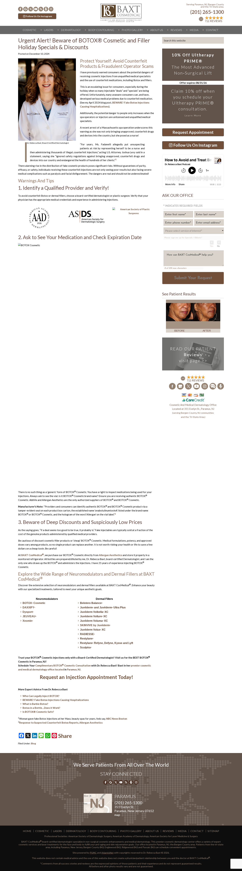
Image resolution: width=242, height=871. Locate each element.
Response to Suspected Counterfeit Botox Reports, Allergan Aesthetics (61, 722)
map (117, 815)
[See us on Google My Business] (180, 385)
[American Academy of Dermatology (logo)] (39, 217)
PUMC (93, 852)
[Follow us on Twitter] (30, 9)
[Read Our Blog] (213, 385)
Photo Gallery (132, 29)
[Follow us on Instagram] (51, 9)
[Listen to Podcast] (46, 9)
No (218, 246)
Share (65, 736)
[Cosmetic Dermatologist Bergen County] (121, 12)
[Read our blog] (41, 9)
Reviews (176, 29)
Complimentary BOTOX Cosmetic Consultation (63, 665)
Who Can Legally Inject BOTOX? (41, 695)
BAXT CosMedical (32, 555)
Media (194, 29)
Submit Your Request (193, 278)
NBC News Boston (116, 718)
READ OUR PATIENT (193, 354)
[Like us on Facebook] (20, 9)
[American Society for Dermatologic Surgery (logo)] (86, 216)
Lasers (48, 29)
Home (27, 831)
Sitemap (213, 831)
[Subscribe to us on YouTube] (35, 9)
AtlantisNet (107, 852)
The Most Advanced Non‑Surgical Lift (193, 63)
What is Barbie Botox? (35, 703)
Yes (211, 246)
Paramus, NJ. (74, 669)
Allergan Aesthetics (110, 555)
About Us (156, 29)
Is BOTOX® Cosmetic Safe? (38, 711)
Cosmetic (29, 29)
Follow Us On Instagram (39, 16)
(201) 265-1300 (207, 12)
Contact (212, 29)
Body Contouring (101, 29)
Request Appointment (193, 132)
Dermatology (71, 29)
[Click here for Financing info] (193, 397)
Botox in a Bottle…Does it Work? (41, 707)
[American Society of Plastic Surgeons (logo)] (133, 211)
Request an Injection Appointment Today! (86, 677)
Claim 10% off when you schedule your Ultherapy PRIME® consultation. (193, 103)
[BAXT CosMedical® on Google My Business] (25, 9)
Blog (33, 743)
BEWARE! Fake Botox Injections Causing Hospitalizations (56, 699)
